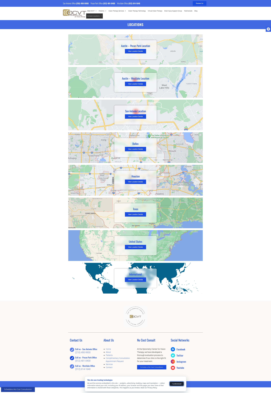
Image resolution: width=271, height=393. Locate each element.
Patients (101, 11)
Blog (195, 11)
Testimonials (188, 11)
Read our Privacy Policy (149, 388)
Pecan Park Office (97, 3)
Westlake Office (122, 3)
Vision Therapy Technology (137, 11)
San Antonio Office (69, 3)
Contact (109, 367)
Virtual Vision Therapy (155, 11)
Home (108, 349)
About (108, 352)
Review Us (199, 3)
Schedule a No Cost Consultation (18, 389)
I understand (176, 384)
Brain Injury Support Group (173, 11)
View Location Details (135, 51)
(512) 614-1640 (134, 3)
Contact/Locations (93, 16)
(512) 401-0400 (109, 3)
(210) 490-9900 (82, 3)
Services (109, 364)
